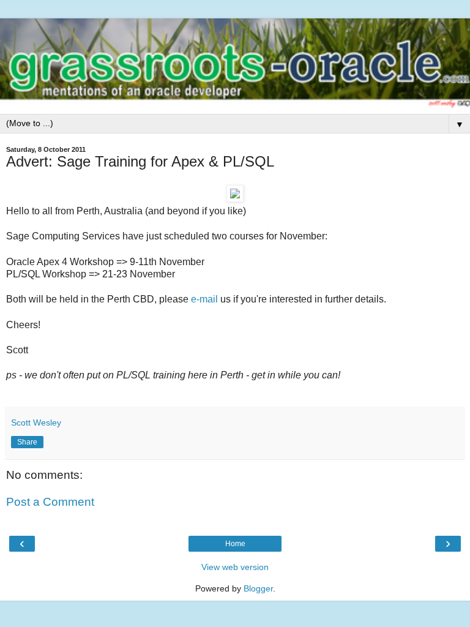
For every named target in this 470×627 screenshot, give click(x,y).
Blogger (258, 588)
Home (235, 543)
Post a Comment (50, 501)
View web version (235, 567)
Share (27, 442)
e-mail (204, 299)
